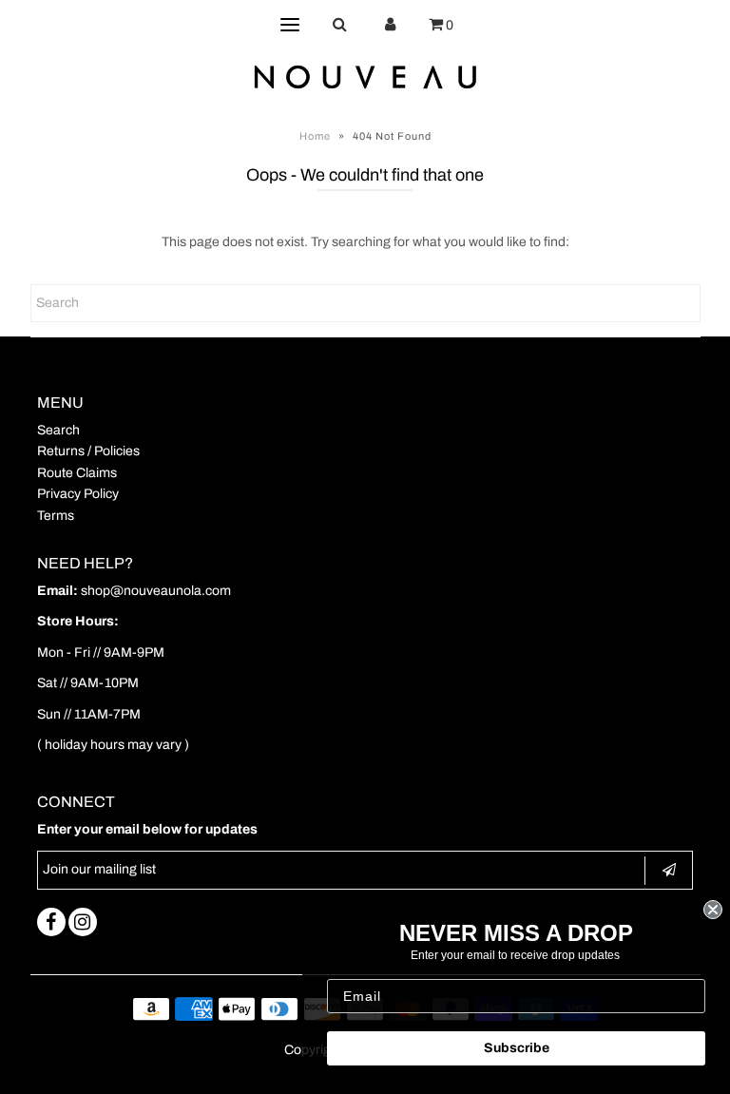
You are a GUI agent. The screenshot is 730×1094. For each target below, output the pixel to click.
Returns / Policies (88, 451)
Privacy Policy (78, 494)
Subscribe (516, 1048)
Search (58, 430)
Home (315, 136)
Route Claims (77, 473)
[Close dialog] (712, 909)
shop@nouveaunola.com (156, 591)
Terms (55, 516)
